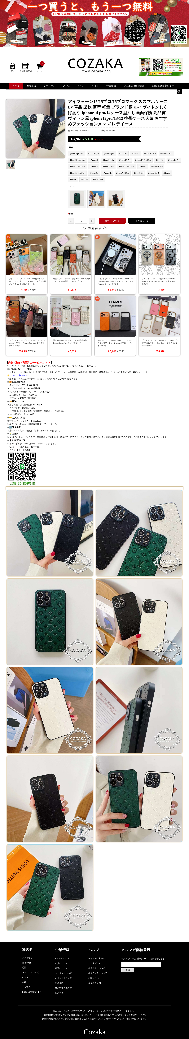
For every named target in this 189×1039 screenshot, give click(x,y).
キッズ (81, 85)
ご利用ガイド (94, 963)
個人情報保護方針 (63, 988)
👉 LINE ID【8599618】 (18, 375)
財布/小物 (26, 963)
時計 (24, 967)
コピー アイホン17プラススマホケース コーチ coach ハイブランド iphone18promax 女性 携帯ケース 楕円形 (27, 343)
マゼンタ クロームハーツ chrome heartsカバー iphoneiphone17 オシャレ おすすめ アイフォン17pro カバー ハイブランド (115, 281)
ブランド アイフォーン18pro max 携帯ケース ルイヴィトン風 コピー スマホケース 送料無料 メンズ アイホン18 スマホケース (27, 281)
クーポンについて (63, 973)
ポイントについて (63, 978)
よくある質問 (94, 983)
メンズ (66, 85)
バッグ (25, 977)
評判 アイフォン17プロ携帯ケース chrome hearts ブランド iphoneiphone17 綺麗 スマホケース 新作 (160, 281)
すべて (16, 85)
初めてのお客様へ (96, 958)
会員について (61, 963)
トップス (26, 987)
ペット (95, 85)
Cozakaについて (62, 958)
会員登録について (96, 968)
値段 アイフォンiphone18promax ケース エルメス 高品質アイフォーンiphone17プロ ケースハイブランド (116, 343)
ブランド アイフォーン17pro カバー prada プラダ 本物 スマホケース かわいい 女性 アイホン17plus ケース (160, 343)
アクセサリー (28, 958)
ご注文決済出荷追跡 (134, 85)
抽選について (61, 968)
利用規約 (59, 983)
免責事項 (59, 993)
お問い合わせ (109, 131)
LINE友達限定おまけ (163, 85)
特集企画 (111, 85)
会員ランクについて (97, 973)
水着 (24, 982)
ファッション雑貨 (30, 972)
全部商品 (31, 85)
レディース (50, 85)
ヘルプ (93, 950)
